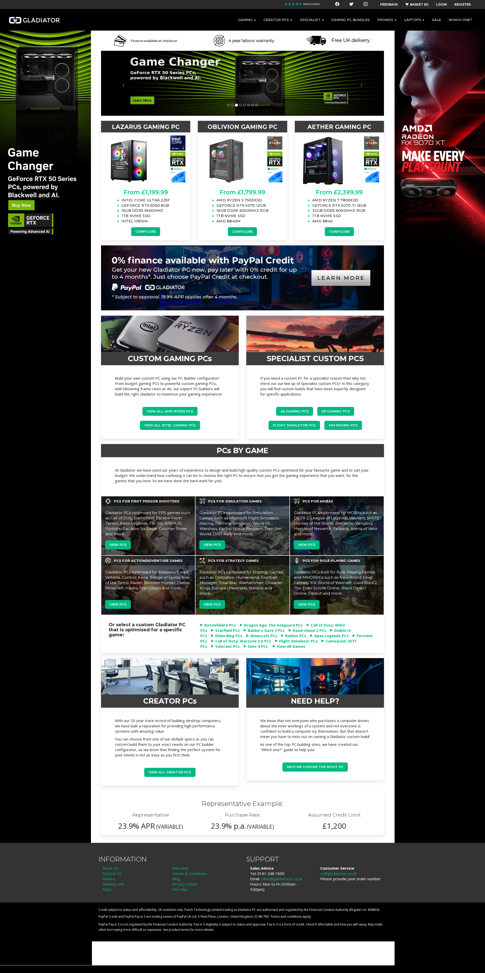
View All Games (291, 646)
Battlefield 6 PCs (220, 625)
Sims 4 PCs (258, 646)
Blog (176, 878)
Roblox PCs (295, 635)
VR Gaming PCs (336, 411)
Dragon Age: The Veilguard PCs (273, 625)
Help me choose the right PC (315, 767)
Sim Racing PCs (343, 425)
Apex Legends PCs (331, 635)
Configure (145, 231)
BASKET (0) (419, 4)
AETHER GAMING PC (339, 126)
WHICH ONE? (460, 20)
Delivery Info (113, 884)
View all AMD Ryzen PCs (170, 411)
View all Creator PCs (170, 772)
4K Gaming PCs (294, 411)
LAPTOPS (412, 20)
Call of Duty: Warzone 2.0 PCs (243, 640)
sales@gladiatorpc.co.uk (281, 878)
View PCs (118, 545)
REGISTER (462, 4)
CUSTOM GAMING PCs (170, 358)
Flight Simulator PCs (294, 425)
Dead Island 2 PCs (309, 630)
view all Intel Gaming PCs (170, 425)
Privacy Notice (185, 884)
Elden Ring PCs (228, 635)
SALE (436, 20)
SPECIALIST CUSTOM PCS (315, 358)
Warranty (181, 868)
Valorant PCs (227, 646)
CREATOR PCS (276, 20)
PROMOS (385, 20)
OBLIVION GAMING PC (242, 126)
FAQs (107, 889)
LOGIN (441, 4)
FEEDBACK (389, 4)
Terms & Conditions (190, 873)
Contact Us (112, 873)
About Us (110, 868)
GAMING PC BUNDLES (350, 20)
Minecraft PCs (263, 635)
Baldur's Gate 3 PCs (266, 630)
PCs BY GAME (242, 450)
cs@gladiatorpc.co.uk (338, 873)
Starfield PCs (227, 630)
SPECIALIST (310, 20)
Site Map (180, 889)
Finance (108, 878)
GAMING (245, 20)
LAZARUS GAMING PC (146, 126)
